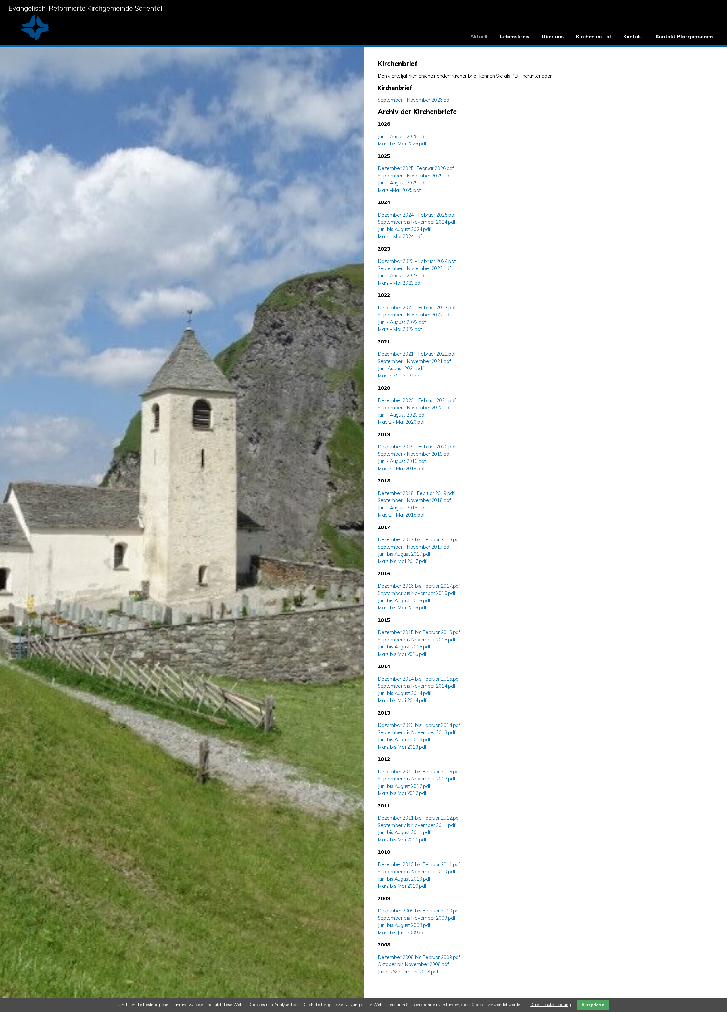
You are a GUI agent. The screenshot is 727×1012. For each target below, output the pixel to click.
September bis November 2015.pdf (417, 640)
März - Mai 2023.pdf (400, 283)
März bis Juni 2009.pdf (402, 932)
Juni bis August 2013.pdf (404, 739)
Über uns (553, 36)
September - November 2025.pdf (414, 176)
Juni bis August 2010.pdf (404, 879)
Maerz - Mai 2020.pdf (401, 422)
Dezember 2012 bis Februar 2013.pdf (419, 771)
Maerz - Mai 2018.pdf (401, 515)
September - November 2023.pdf (414, 268)
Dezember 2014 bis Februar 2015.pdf (419, 679)
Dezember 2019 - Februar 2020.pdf (417, 447)
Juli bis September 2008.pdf (408, 972)
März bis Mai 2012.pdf (402, 793)
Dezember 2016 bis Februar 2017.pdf (419, 586)
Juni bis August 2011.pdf (404, 832)
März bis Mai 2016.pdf (402, 607)
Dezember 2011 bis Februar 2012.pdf (419, 818)
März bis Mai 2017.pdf (402, 561)
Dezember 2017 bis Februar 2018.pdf (419, 539)
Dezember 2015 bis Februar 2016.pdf (419, 632)
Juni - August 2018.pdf (402, 508)
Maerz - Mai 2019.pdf (401, 468)
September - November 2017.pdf (414, 547)
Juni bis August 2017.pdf (404, 554)
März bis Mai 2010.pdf (402, 886)
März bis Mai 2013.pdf (402, 747)
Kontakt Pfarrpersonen (684, 36)
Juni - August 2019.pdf (402, 461)
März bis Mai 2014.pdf (402, 700)
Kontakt (633, 36)
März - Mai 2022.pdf (400, 329)
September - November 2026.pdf (414, 100)
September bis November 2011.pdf (417, 825)
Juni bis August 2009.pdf (404, 925)
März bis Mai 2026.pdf (402, 143)
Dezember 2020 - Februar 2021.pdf (417, 400)
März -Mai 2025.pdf (399, 190)
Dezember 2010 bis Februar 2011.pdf (419, 864)
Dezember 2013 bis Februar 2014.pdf (419, 725)
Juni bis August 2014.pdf (404, 693)
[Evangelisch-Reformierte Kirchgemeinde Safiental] (35, 38)
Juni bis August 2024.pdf (404, 229)
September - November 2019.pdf (414, 454)
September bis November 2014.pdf (417, 686)
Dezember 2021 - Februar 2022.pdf (417, 354)
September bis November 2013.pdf (417, 732)
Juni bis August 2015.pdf (404, 647)
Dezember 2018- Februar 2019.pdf (416, 493)
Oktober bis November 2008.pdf (413, 964)
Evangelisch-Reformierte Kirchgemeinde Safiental (85, 8)
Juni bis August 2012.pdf (404, 786)
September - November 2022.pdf (414, 315)
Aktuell (479, 36)
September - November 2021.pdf (414, 361)
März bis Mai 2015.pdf (402, 654)
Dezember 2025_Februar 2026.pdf (416, 168)
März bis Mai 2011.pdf (402, 840)
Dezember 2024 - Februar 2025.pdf (417, 215)
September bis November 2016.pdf (417, 593)
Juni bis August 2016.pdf (404, 600)
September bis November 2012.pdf (417, 779)
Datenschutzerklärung (550, 1004)
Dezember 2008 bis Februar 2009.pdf (419, 957)
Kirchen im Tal (593, 36)
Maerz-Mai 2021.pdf (400, 376)
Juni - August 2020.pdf (402, 415)
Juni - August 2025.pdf (402, 183)
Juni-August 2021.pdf (401, 368)
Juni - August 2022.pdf (402, 322)
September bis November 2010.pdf (417, 871)
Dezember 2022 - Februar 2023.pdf (417, 307)
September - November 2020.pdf (414, 407)
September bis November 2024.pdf (417, 222)
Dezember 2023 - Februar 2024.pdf (417, 261)
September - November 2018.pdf (414, 500)
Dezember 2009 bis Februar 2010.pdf (419, 911)
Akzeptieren (593, 1005)
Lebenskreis (514, 36)
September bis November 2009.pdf (417, 918)
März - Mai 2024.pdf (400, 236)
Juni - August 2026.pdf (402, 136)
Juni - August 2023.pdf (402, 275)
